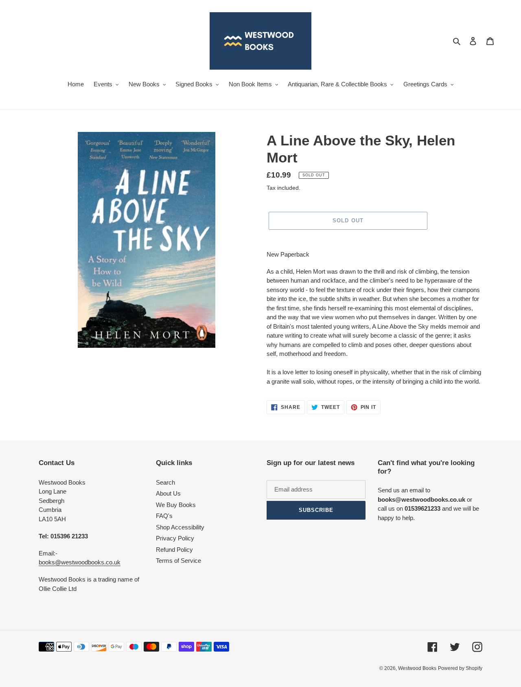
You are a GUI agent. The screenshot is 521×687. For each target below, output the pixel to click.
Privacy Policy (175, 538)
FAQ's (164, 515)
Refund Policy (174, 549)
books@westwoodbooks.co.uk (79, 562)
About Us (168, 493)
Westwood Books (417, 668)
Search (165, 482)
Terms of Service (178, 560)
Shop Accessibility (180, 527)
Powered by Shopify (460, 668)
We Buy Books (176, 504)
